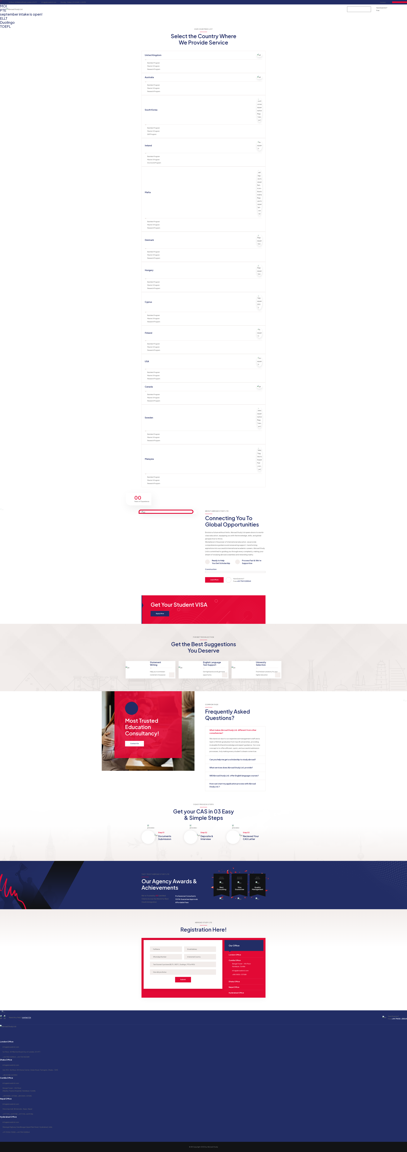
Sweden (149, 417)
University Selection (261, 663)
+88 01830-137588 (239, 974)
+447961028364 (384, 10)
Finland (148, 332)
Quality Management (257, 888)
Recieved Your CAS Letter (251, 837)
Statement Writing (155, 663)
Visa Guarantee (239, 888)
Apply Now (160, 613)
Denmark (149, 240)
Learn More (214, 580)
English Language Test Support (212, 663)
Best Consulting (221, 888)
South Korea (151, 109)
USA (147, 361)
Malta (148, 192)
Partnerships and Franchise (135, 9)
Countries (79, 9)
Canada (149, 386)
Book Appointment (359, 9)
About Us (54, 9)
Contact (383, 2)
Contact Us (134, 743)
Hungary (149, 270)
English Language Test (96, 9)
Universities (115, 9)
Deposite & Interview (207, 837)
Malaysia (149, 459)
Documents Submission (164, 837)
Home (43, 9)
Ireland (148, 145)
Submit (183, 979)
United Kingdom (153, 55)
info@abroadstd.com (240, 970)
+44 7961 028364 (243, 581)
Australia (149, 77)
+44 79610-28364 (397, 1019)
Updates (66, 9)
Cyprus (148, 302)
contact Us (26, 1017)
